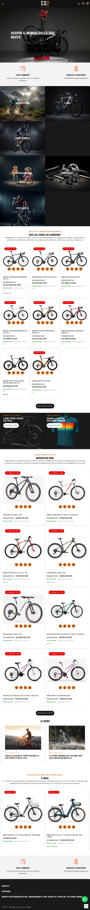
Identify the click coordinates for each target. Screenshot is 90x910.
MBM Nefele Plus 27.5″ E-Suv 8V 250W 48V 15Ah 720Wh (20, 836)
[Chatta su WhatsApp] (85, 899)
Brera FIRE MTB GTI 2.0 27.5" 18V (15, 573)
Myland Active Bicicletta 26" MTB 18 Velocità (20, 695)
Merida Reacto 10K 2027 (41, 381)
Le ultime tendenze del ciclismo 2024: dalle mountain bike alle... (22, 757)
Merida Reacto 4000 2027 (70, 277)
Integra (28, 907)
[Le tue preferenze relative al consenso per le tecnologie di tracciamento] (86, 906)
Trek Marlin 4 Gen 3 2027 (56, 573)
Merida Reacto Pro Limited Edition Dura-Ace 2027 (13, 382)
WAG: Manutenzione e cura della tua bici (65, 757)
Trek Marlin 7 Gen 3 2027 (12, 634)
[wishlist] (18, 269)
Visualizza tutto (45, 406)
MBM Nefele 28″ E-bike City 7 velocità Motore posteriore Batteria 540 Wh (64, 836)
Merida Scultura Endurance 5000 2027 (72, 332)
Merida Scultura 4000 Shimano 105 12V (15, 278)
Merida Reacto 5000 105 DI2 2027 (44, 277)
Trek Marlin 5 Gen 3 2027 (12, 515)
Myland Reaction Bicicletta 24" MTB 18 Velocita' (65, 634)
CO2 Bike (12, 907)
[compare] (22, 269)
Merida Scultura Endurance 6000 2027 (43, 332)
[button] (4, 3)
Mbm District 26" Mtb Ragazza (58, 695)
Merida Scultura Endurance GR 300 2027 (15, 332)
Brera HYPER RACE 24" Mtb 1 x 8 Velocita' (62, 515)
